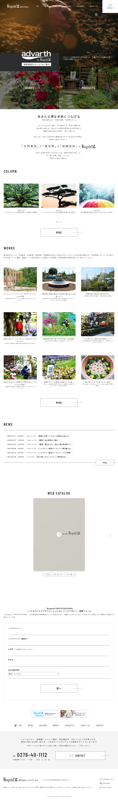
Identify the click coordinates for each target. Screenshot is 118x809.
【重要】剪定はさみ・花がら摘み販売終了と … (55, 444)
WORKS (68, 6)
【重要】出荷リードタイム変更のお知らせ (53, 436)
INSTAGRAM (106, 783)
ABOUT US (93, 6)
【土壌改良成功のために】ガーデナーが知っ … (96, 212)
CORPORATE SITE (108, 779)
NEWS (47, 6)
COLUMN (57, 6)
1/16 (47, 574)
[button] (116, 364)
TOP (37, 6)
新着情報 (20, 436)
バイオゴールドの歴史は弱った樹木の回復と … (21, 212)
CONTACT (100, 725)
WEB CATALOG (107, 787)
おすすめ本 (31, 457)
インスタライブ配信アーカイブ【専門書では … (55, 448)
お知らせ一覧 (31, 436)
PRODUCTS (80, 6)
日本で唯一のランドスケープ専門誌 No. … (52, 457)
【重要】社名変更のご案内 (48, 440)
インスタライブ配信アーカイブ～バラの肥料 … (55, 453)
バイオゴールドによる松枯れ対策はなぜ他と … (59, 212)
